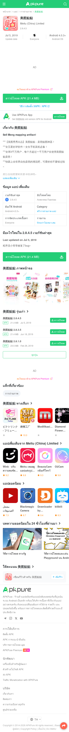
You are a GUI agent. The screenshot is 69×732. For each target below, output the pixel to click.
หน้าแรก (7, 11)
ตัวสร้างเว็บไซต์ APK (13, 669)
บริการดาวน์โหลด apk (14, 644)
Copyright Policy (28, 728)
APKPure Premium (12, 650)
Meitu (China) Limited (32, 23)
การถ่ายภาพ (26, 11)
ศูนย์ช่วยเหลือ (10, 709)
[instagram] (10, 618)
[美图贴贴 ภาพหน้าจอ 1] (32, 289)
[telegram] (5, 618)
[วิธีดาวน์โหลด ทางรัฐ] (22, 539)
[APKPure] (34, 4)
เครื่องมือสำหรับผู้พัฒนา (15, 664)
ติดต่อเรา (7, 699)
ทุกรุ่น (34, 355)
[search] (65, 4)
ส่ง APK (7, 674)
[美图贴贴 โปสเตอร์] (12, 289)
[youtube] (21, 618)
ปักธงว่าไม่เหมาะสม (46, 222)
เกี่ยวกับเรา (8, 693)
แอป (15, 11)
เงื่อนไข (41, 728)
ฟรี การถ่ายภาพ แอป (46, 211)
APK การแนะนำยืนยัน (14, 639)
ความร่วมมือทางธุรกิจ (14, 704)
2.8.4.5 (13, 199)
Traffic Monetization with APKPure (20, 680)
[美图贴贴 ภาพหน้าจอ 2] (52, 289)
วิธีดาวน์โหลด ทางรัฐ (14, 553)
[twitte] (16, 618)
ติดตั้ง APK (8, 634)
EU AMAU (51, 728)
